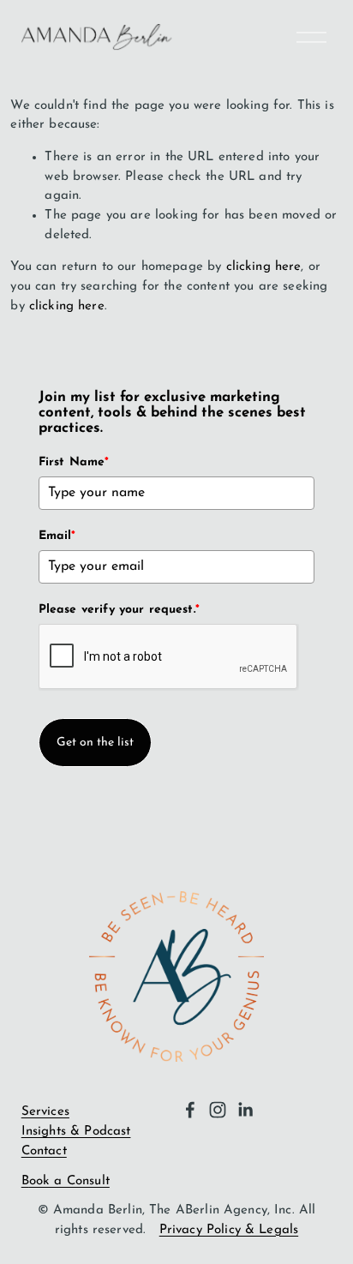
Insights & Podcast (76, 1131)
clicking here (264, 267)
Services (45, 1111)
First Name (74, 462)
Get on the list (95, 742)
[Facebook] (190, 1109)
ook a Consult (69, 1181)
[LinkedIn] (245, 1109)
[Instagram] (217, 1109)
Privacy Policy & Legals (228, 1230)
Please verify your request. (119, 609)
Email (57, 536)
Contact (44, 1151)
